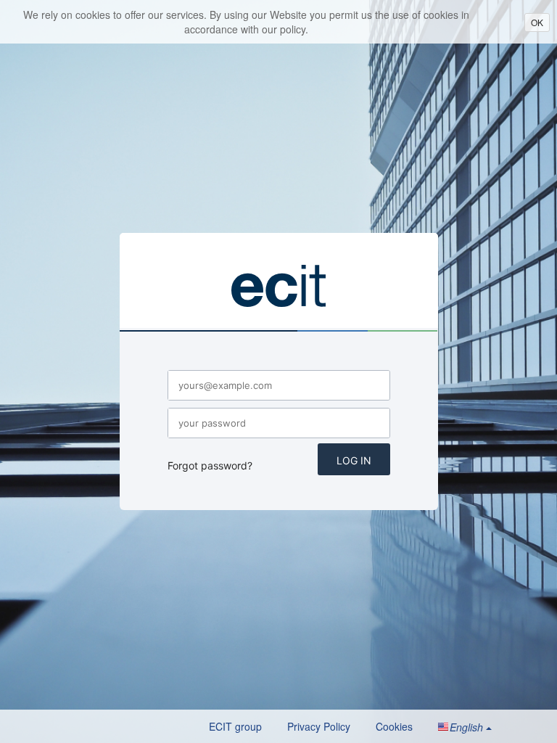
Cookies (394, 726)
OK (537, 22)
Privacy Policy (318, 726)
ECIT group (235, 726)
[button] (465, 727)
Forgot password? (210, 465)
